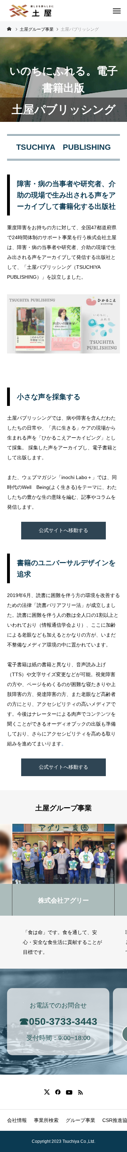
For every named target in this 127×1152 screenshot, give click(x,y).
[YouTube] (69, 1092)
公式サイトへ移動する (63, 530)
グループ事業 (80, 1120)
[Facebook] (58, 1092)
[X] (47, 1092)
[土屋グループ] (31, 11)
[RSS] (80, 1092)
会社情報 (17, 1120)
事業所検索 (46, 1120)
